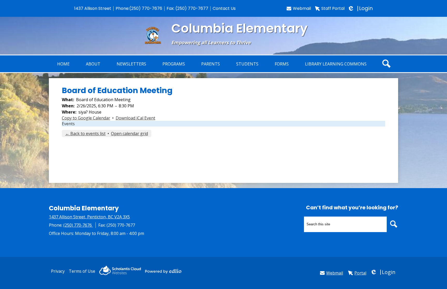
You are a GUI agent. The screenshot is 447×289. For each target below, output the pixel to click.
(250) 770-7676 (145, 8)
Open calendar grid (129, 133)
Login (361, 8)
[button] (93, 63)
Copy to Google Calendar (86, 118)
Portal (360, 273)
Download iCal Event (135, 118)
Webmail (302, 8)
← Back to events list (85, 133)
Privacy (58, 271)
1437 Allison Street (92, 8)
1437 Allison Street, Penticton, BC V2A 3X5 (89, 217)
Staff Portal (333, 8)
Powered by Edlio (163, 271)
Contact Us (224, 8)
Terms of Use (82, 271)
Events (68, 124)
